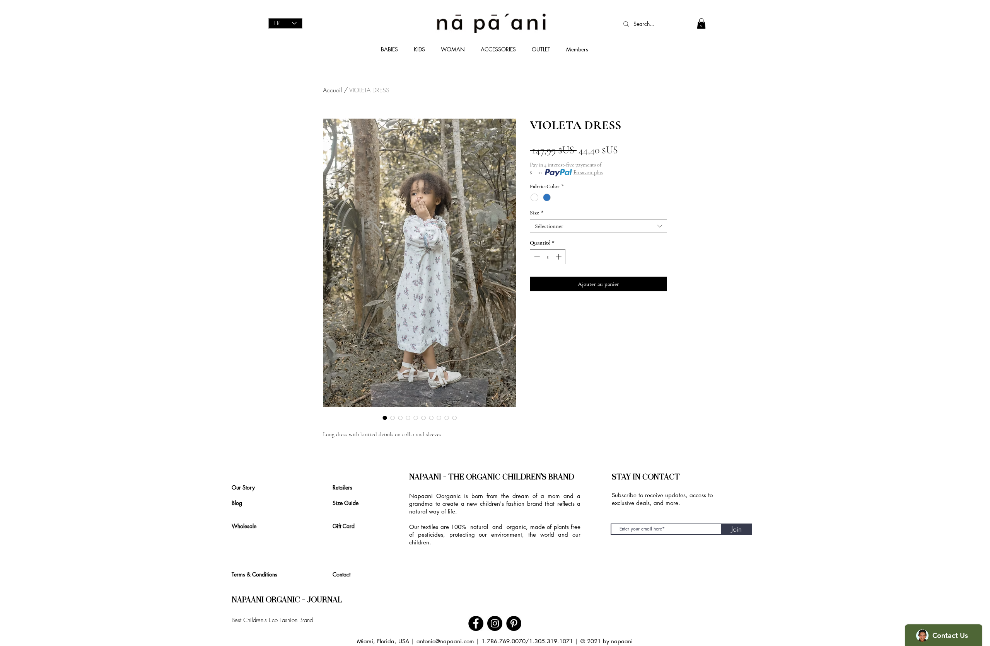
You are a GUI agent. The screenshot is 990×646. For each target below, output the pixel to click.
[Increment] (559, 257)
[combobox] (598, 226)
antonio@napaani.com (445, 641)
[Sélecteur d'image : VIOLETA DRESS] (385, 418)
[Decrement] (536, 257)
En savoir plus (588, 172)
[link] (701, 23)
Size (536, 212)
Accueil (332, 90)
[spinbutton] (547, 257)
